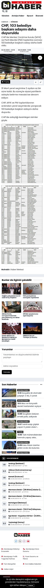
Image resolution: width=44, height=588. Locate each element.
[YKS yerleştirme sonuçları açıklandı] (32, 288)
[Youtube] (28, 541)
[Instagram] (24, 541)
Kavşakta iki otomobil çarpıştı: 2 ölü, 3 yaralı (29, 394)
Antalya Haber (18, 16)
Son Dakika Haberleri (33, 564)
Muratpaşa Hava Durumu (31, 550)
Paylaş (6, 82)
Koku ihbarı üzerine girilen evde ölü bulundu (28, 446)
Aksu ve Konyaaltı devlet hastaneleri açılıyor (29, 404)
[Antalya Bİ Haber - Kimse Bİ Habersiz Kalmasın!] (21, 5)
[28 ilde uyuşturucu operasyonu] (32, 307)
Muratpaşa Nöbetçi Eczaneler (10, 550)
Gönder (6, 372)
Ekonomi (39, 16)
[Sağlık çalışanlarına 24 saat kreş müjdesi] (11, 288)
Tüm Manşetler (10, 564)
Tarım (20, 432)
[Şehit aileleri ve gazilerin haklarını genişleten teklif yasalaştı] (11, 328)
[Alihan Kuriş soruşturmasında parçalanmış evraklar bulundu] (11, 307)
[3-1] (22, 255)
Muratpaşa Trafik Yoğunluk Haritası (9, 557)
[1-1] (22, 153)
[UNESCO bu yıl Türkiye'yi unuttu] (32, 328)
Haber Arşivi (8, 569)
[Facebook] (16, 541)
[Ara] (3, 11)
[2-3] (22, 214)
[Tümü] (41, 384)
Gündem (5, 16)
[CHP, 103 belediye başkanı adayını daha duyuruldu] (22, 66)
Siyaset (30, 16)
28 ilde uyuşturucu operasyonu (30, 315)
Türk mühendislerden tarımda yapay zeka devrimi (29, 436)
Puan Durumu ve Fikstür (30, 557)
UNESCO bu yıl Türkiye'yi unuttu (30, 337)
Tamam (30, 585)
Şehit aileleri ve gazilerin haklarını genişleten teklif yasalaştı (9, 338)
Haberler (4, 22)
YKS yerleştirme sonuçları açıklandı (31, 297)
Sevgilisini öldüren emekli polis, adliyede (28, 415)
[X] (20, 541)
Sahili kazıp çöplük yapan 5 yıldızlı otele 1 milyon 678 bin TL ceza (28, 425)
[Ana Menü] (6, 11)
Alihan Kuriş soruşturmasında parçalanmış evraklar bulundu (11, 316)
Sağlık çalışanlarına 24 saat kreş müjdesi (11, 297)
